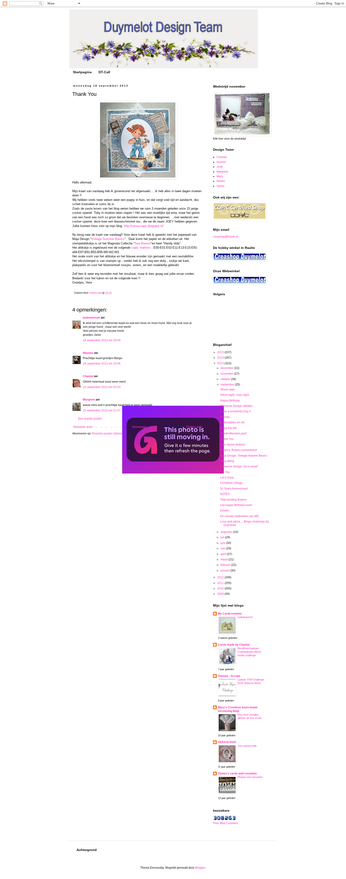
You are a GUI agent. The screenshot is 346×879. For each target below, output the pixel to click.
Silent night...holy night (234, 395)
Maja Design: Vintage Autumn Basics (243, 455)
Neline (221, 181)
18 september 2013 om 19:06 (102, 363)
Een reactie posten (90, 418)
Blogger (200, 867)
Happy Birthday (230, 400)
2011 (221, 583)
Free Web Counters (225, 823)
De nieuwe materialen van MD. (240, 516)
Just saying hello (247, 745)
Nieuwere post (82, 427)
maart (225, 559)
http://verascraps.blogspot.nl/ (144, 226)
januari (225, 570)
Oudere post (194, 427)
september (228, 384)
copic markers (141, 247)
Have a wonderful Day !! (235, 411)
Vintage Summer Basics (108, 239)
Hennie (221, 162)
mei (223, 548)
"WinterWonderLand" (233, 433)
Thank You (227, 439)
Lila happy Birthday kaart (236, 505)
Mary (220, 176)
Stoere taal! (227, 389)
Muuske (88, 353)
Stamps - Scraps (229, 676)
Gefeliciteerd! (245, 617)
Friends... (226, 417)
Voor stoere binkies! (232, 444)
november (227, 373)
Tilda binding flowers (233, 499)
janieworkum (92, 317)
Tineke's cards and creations (237, 773)
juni (223, 543)
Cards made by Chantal (233, 644)
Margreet (89, 399)
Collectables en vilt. (232, 422)
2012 (221, 577)
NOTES (225, 494)
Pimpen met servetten (249, 777)
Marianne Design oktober (236, 406)
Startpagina (82, 72)
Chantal (88, 376)
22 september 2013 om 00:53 (102, 387)
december (227, 368)
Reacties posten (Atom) (107, 433)
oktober (226, 379)
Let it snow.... (228, 477)
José (220, 166)
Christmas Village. (231, 483)
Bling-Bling (227, 461)
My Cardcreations (230, 613)
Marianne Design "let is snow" (239, 466)
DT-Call (104, 72)
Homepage (139, 427)
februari (226, 565)
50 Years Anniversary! (234, 488)
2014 (221, 357)
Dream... (225, 510)
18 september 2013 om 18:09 (102, 340)
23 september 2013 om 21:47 (102, 410)
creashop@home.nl (225, 236)
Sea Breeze (143, 243)
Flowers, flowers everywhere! (238, 450)
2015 (221, 352)
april (224, 554)
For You (225, 472)
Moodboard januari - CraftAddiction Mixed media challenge (249, 652)
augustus (227, 532)
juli (223, 537)
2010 (221, 588)
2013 (221, 363)
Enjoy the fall (228, 428)
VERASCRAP (227, 742)
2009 (221, 593)
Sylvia (220, 186)
